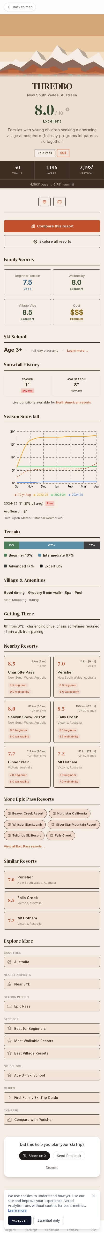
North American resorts (73, 402)
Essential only (48, 1220)
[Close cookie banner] (93, 1196)
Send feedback (69, 1155)
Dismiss (52, 1167)
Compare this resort (55, 226)
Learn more (17, 1210)
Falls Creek (63, 835)
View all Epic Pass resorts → (25, 846)
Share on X (37, 1155)
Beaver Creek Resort (27, 813)
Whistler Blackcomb (27, 824)
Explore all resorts (55, 241)
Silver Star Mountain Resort (76, 824)
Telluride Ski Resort (26, 835)
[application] (52, 463)
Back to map (23, 7)
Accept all (20, 1220)
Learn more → (77, 350)
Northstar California (72, 813)
